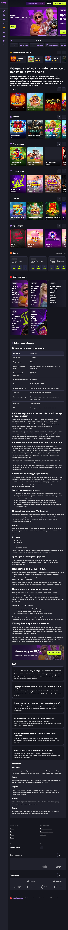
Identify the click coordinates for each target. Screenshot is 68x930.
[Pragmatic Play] (17, 881)
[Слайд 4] (59, 35)
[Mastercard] (44, 866)
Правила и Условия (46, 829)
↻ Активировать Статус (35, 3)
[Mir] (58, 866)
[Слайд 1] (42, 35)
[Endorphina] (44, 887)
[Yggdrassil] (31, 881)
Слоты (12, 835)
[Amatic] (17, 887)
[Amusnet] (58, 881)
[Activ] (17, 861)
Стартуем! (17, 26)
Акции (12, 829)
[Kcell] (31, 866)
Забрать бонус (54, 653)
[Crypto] (17, 866)
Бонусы (12, 838)
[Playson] (58, 887)
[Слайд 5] (64, 35)
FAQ (11, 832)
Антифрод (43, 835)
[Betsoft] (44, 881)
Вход (49, 3)
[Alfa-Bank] (31, 861)
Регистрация (59, 3)
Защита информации (46, 832)
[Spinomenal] (31, 887)
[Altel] (44, 861)
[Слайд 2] (49, 35)
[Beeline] (58, 861)
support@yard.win (15, 847)
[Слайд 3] (54, 35)
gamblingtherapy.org (18, 898)
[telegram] (41, 847)
